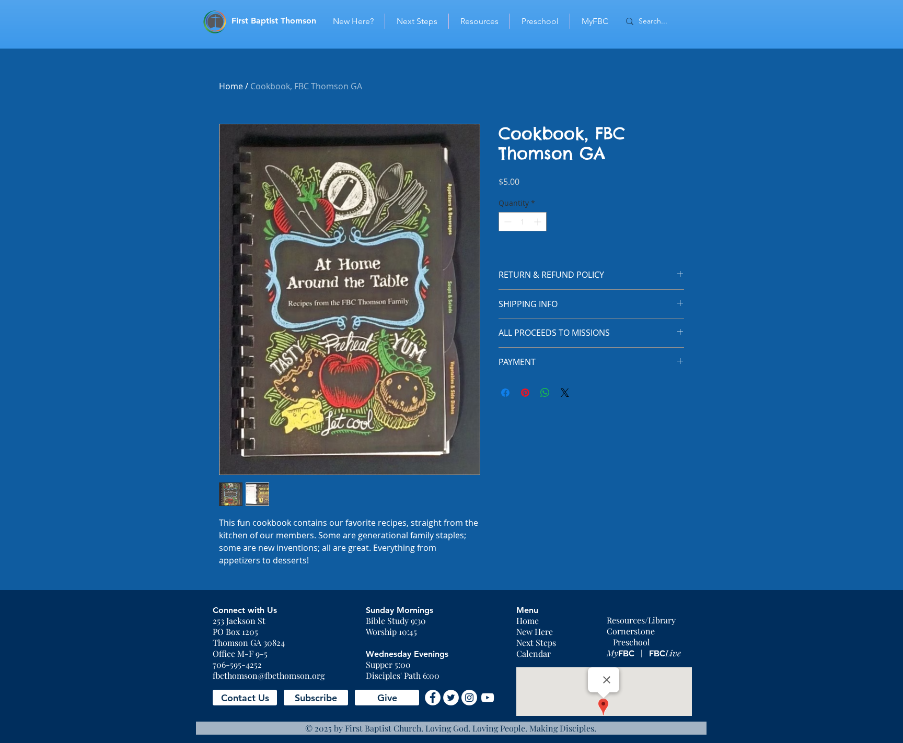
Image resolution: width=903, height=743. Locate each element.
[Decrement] (506, 222)
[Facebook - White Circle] (433, 697)
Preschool (631, 641)
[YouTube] (487, 697)
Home (231, 86)
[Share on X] (565, 392)
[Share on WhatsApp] (545, 392)
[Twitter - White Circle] (451, 697)
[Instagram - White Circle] (469, 697)
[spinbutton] (522, 222)
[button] (245, 697)
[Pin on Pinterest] (525, 392)
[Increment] (538, 222)
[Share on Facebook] (505, 392)
